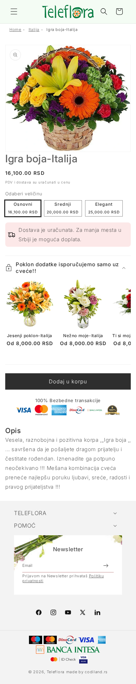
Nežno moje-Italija (83, 335)
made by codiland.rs (87, 671)
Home (15, 29)
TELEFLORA (30, 513)
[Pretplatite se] (105, 565)
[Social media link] (97, 612)
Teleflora (56, 671)
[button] (14, 11)
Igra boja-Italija (61, 29)
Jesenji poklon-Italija (29, 335)
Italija (34, 29)
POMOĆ (25, 525)
